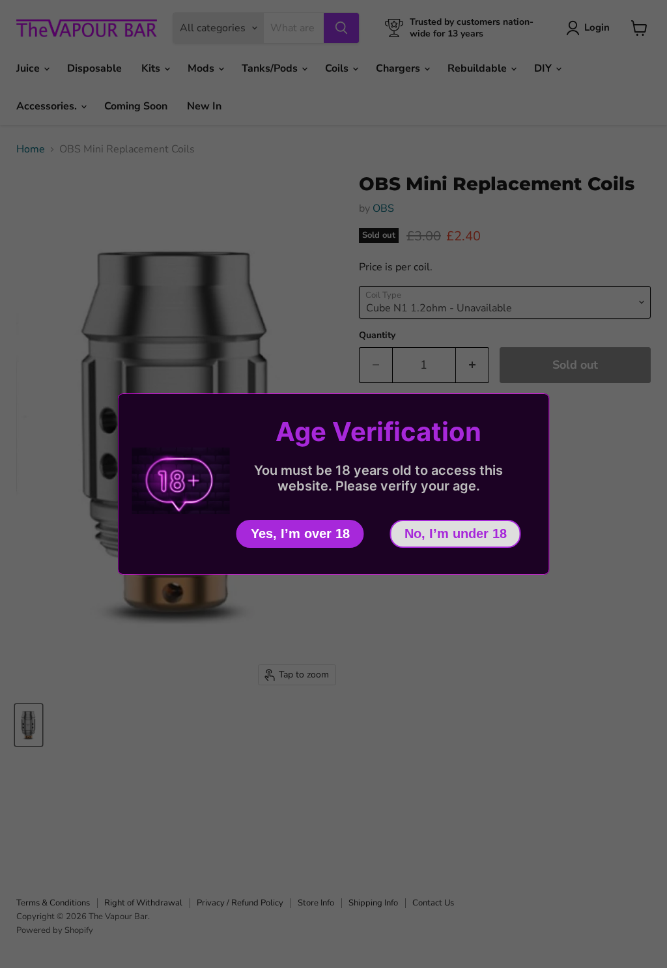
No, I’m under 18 (455, 533)
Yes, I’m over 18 (300, 533)
